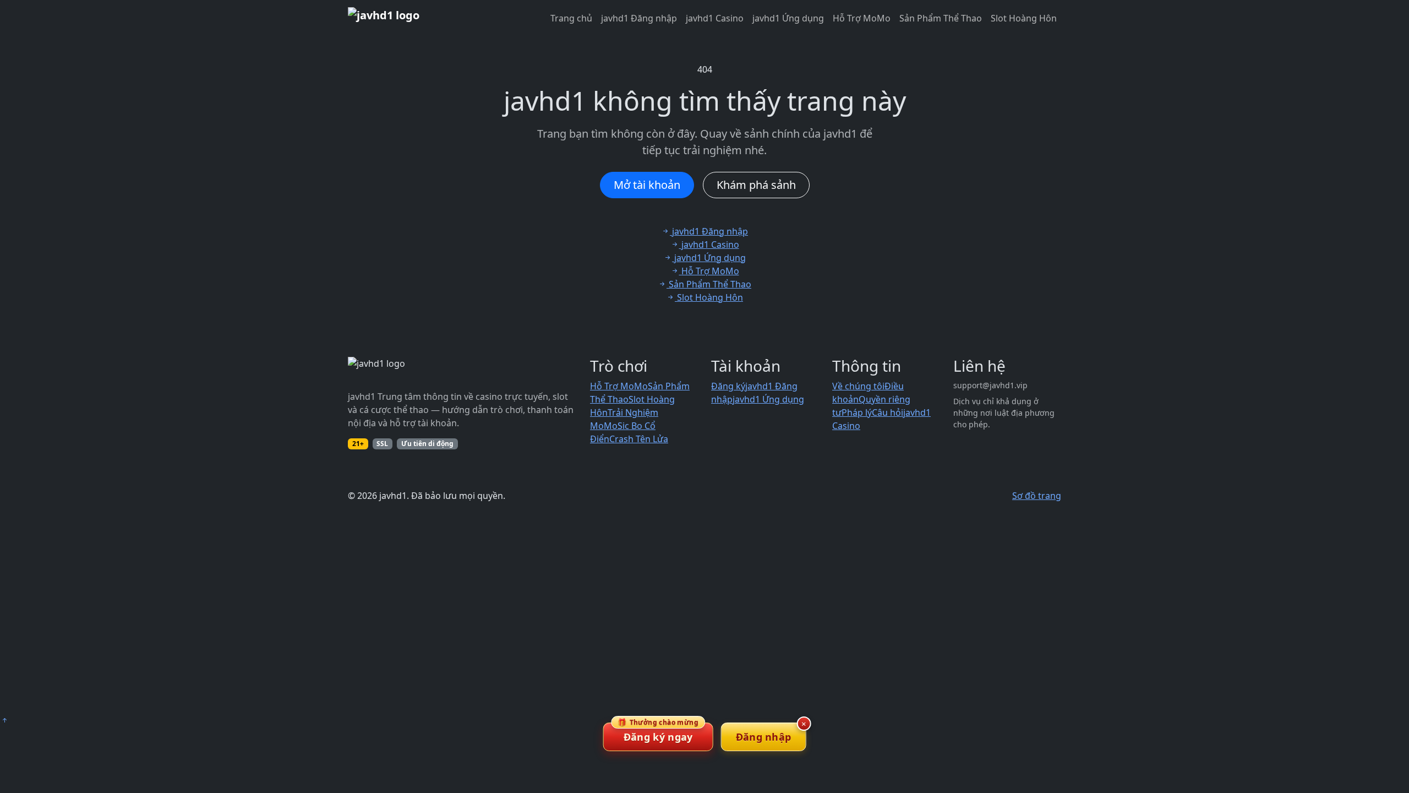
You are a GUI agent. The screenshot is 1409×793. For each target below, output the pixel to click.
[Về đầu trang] (4, 720)
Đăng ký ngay (658, 733)
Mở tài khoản (647, 184)
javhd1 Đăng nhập (639, 18)
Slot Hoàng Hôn (1024, 18)
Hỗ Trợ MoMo (862, 18)
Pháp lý (857, 412)
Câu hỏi (887, 412)
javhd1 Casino (715, 18)
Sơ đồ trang (1036, 496)
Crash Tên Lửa (638, 439)
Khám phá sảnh (756, 184)
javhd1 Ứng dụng (788, 18)
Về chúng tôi (858, 386)
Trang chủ (571, 18)
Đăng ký (728, 386)
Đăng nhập (763, 736)
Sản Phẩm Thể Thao (940, 18)
